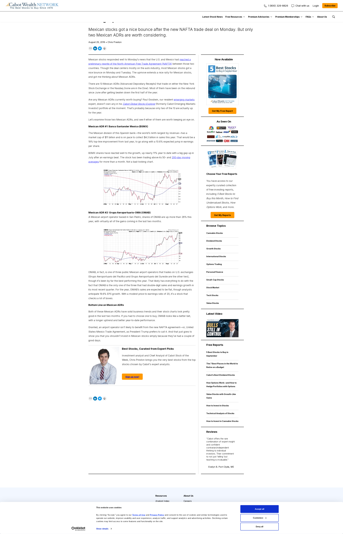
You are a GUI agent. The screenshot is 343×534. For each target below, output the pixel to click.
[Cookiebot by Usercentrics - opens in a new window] (78, 529)
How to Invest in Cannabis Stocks (222, 421)
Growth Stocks (213, 248)
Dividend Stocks (214, 241)
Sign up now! (132, 376)
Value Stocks (212, 303)
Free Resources (233, 16)
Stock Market (212, 287)
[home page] (32, 6)
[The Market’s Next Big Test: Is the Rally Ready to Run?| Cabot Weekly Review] (222, 328)
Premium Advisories (258, 16)
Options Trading (214, 264)
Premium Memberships (287, 16)
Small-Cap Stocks (215, 280)
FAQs (308, 16)
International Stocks (216, 256)
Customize (258, 518)
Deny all (259, 526)
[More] (244, 16)
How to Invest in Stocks (217, 405)
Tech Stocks (212, 295)
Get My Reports (222, 215)
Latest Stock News (212, 16)
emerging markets (184, 99)
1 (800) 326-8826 (278, 5)
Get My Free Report (222, 111)
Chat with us (302, 5)
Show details (102, 529)
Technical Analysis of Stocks (220, 413)
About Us (322, 16)
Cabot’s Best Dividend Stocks (220, 375)
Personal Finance (214, 272)
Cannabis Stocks (214, 233)
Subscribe (330, 5)
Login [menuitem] (316, 5)
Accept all (259, 509)
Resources (161, 495)
